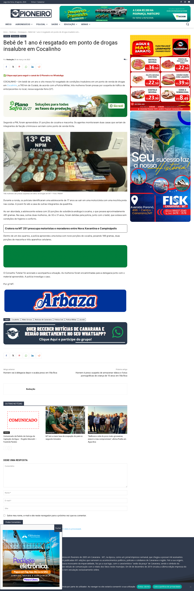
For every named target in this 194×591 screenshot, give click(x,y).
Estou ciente (144, 586)
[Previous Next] (31, 558)
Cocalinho (12, 85)
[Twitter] (13, 67)
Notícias (13, 32)
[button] (187, 24)
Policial (23, 36)
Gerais (6, 433)
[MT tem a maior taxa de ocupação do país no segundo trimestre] (65, 420)
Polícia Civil (59, 319)
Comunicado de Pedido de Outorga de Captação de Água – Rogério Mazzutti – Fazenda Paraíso (20, 439)
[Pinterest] (19, 67)
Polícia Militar (71, 319)
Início (5, 32)
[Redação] (15, 389)
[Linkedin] (32, 67)
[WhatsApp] (26, 67)
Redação (10, 59)
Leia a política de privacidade (167, 586)
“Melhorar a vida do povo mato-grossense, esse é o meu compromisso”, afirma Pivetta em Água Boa (107, 439)
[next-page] (10, 448)
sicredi (82, 319)
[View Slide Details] (125, 14)
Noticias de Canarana (43, 319)
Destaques (22, 32)
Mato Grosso (27, 319)
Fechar (58, 528)
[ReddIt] (39, 67)
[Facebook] (6, 67)
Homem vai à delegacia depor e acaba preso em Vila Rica (30, 372)
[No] (190, 586)
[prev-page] (5, 448)
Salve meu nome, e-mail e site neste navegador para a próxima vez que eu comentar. (46, 515)
